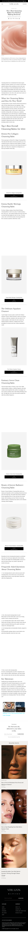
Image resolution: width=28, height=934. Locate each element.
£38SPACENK (14, 477)
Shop (3, 914)
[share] (12, 703)
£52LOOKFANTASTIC (14, 196)
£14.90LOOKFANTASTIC (14, 372)
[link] (5, 704)
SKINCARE (4, 910)
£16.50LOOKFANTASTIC (14, 549)
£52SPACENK (14, 301)
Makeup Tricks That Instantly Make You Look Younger (9, 704)
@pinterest (2, 55)
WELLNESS (4, 912)
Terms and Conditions (20, 910)
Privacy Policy (18, 912)
